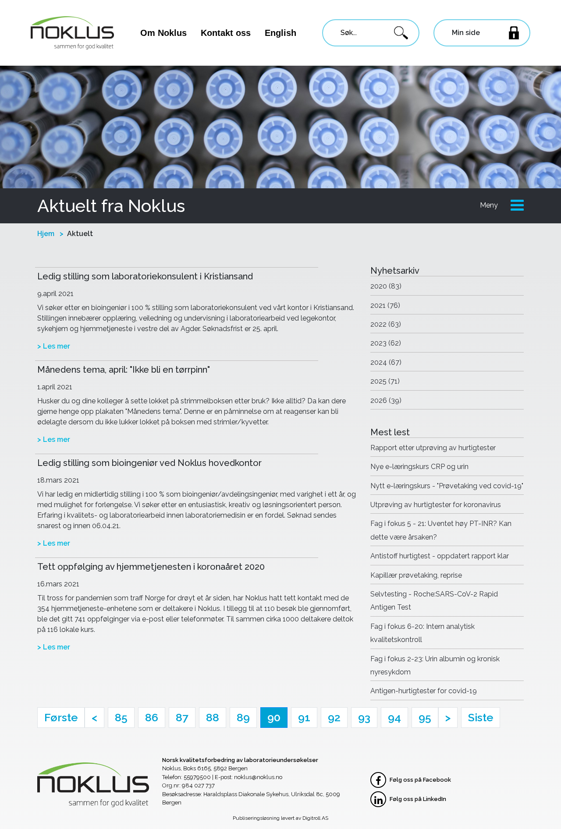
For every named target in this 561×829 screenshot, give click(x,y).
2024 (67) (385, 362)
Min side (466, 32)
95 (425, 717)
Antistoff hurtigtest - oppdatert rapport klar (439, 556)
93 (364, 717)
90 (273, 717)
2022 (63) (385, 324)
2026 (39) (385, 400)
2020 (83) (385, 286)
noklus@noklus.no (258, 777)
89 (243, 717)
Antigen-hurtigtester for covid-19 (423, 691)
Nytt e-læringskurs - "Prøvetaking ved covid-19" (446, 486)
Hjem (45, 233)
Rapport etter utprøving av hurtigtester (433, 448)
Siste (480, 717)
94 (394, 717)
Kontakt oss (226, 33)
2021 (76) (385, 305)
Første (61, 717)
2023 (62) (385, 343)
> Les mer (53, 346)
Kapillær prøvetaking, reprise (416, 575)
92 (334, 717)
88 (212, 717)
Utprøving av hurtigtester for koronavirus (435, 505)
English (280, 33)
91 (304, 717)
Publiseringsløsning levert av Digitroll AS (280, 818)
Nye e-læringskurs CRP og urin (419, 466)
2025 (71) (385, 381)
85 (121, 717)
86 (151, 717)
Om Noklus (163, 33)
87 (182, 717)
